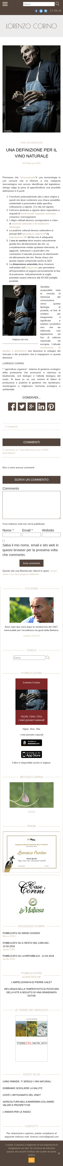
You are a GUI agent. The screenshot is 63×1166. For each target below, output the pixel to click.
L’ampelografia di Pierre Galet (31, 982)
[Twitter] (22, 406)
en (55, 10)
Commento (11, 488)
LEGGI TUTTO (31, 636)
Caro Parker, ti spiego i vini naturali (27, 1081)
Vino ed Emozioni (31, 142)
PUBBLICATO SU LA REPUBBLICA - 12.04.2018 (28, 956)
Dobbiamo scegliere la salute (22, 1088)
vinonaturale (28, 177)
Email (27, 530)
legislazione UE (18, 237)
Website (48, 530)
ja (59, 10)
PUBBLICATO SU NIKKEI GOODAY (21, 933)
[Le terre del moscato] (31, 1038)
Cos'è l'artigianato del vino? (22, 1095)
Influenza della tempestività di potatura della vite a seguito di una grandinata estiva (31, 992)
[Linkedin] (41, 406)
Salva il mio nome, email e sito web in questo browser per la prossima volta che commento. (30, 550)
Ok (31, 1160)
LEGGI (31, 811)
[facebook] (12, 406)
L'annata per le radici (17, 1111)
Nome (8, 530)
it (52, 10)
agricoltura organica (33, 233)
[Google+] (32, 406)
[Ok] (58, 1153)
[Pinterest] (51, 406)
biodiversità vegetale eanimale (38, 213)
